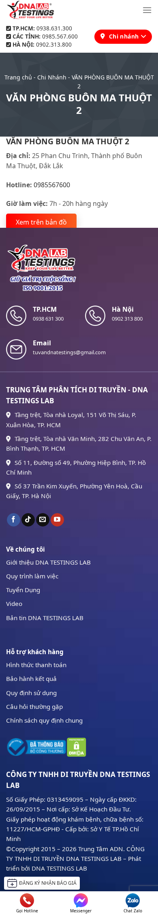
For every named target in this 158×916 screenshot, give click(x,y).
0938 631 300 (48, 318)
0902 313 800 (127, 318)
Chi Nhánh (51, 77)
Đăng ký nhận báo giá (48, 883)
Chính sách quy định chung (44, 720)
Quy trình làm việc (32, 576)
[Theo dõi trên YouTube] (57, 520)
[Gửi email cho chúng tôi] (42, 520)
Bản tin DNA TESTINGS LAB (44, 618)
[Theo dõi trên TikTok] (28, 520)
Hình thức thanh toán (36, 665)
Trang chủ (18, 77)
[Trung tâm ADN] (30, 10)
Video (14, 603)
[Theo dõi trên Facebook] (13, 520)
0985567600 (52, 184)
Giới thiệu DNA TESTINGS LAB (48, 562)
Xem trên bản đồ (41, 222)
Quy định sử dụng (31, 693)
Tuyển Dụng (23, 590)
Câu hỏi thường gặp (34, 706)
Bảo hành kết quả (31, 678)
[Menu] (147, 10)
